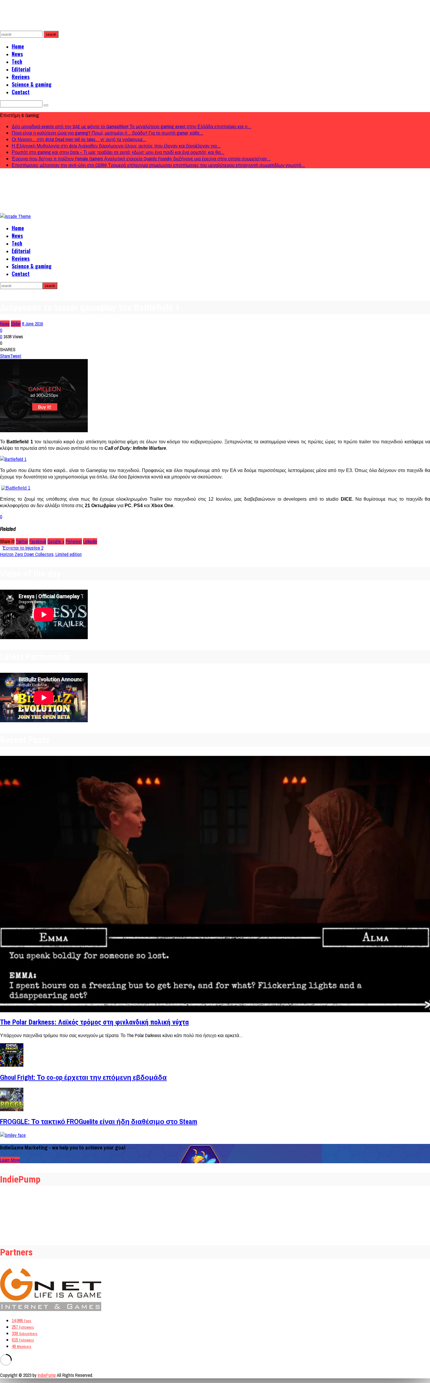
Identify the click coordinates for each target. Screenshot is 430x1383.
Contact (21, 92)
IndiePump (47, 1375)
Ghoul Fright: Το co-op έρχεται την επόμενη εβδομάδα (83, 1077)
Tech (17, 61)
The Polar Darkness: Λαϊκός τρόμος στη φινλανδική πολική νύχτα (94, 1022)
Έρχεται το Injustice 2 (22, 548)
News (17, 54)
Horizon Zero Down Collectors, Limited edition (41, 554)
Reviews (21, 76)
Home (18, 46)
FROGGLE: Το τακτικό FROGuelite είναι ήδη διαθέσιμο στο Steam (98, 1121)
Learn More (10, 1160)
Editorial (21, 69)
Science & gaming (31, 84)
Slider (16, 323)
